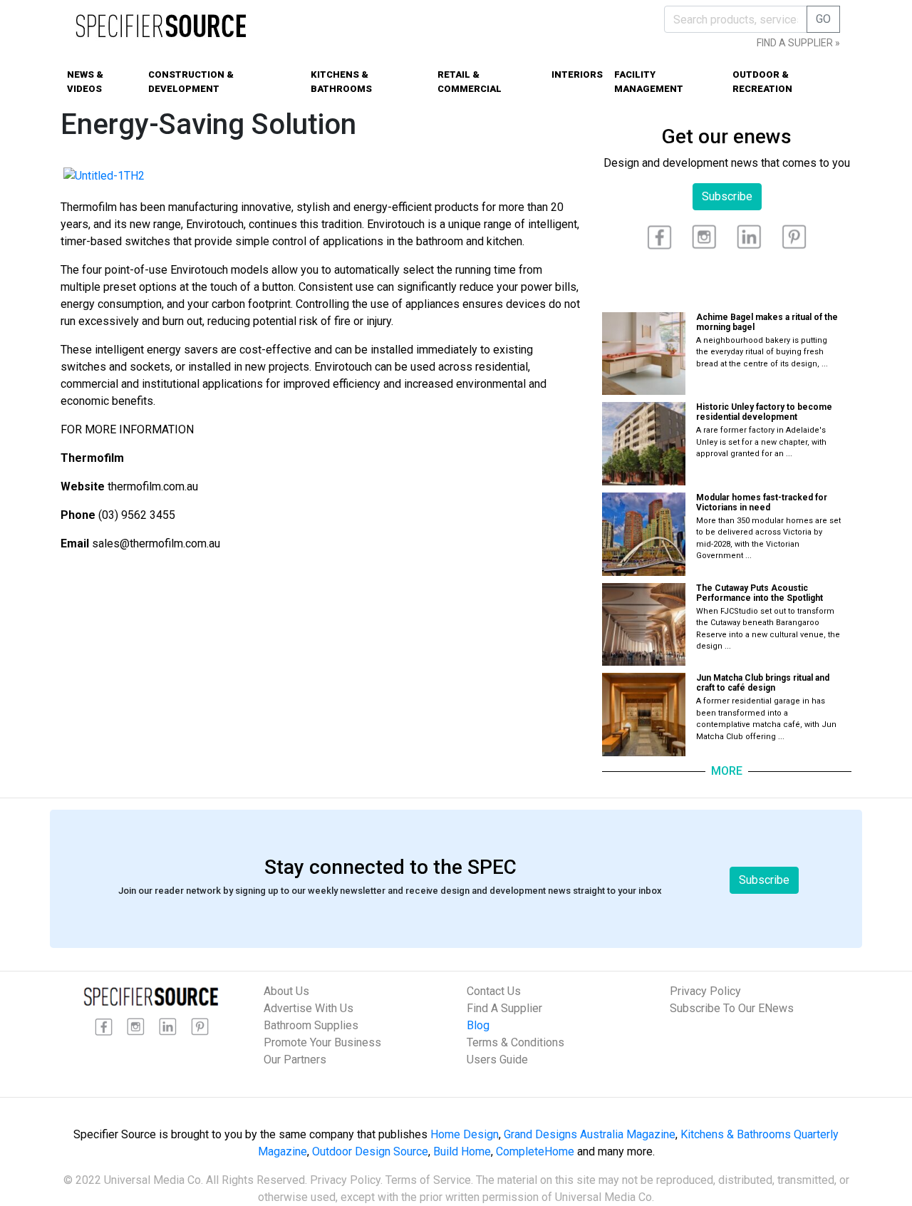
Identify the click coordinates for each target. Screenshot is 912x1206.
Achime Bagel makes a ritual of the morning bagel (767, 322)
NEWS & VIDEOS (85, 81)
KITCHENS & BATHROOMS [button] (341, 81)
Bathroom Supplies (311, 1025)
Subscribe (727, 196)
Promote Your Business (322, 1042)
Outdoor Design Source (370, 1151)
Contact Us (494, 991)
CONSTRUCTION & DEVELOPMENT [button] (191, 81)
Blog (478, 1025)
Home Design (464, 1134)
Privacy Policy (705, 991)
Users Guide (497, 1059)
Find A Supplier (504, 1008)
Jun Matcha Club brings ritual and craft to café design (762, 683)
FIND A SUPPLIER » (798, 42)
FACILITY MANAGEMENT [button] (648, 81)
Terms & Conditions (515, 1042)
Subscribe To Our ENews (732, 1008)
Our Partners (295, 1059)
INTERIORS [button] (577, 74)
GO (823, 19)
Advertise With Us (308, 1008)
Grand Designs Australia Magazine (589, 1134)
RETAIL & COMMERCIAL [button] (469, 81)
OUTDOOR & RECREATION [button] (762, 81)
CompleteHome (535, 1151)
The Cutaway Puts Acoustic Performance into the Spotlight (759, 593)
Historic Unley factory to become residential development (764, 412)
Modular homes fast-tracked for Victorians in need (761, 502)
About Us (286, 991)
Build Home (462, 1151)
